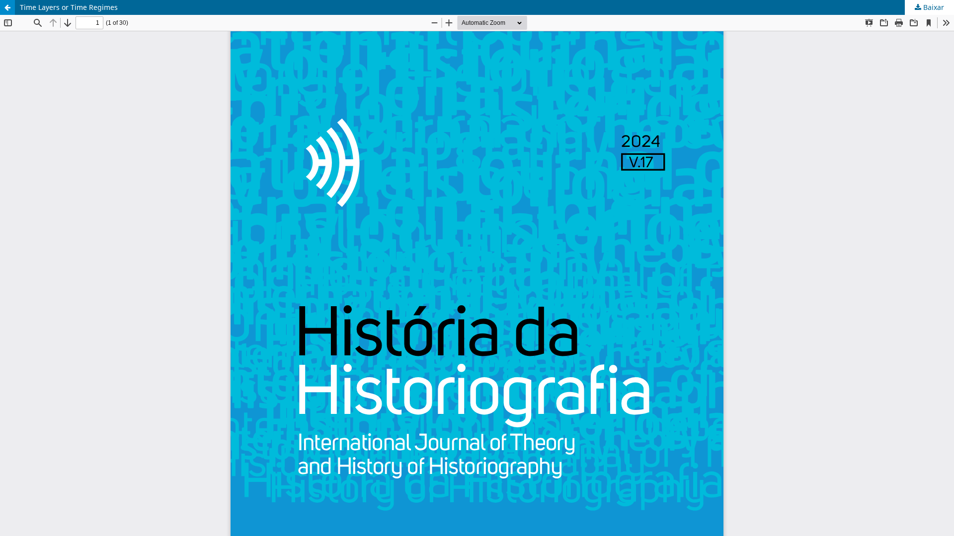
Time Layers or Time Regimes (69, 7)
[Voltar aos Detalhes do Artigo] (7, 7)
